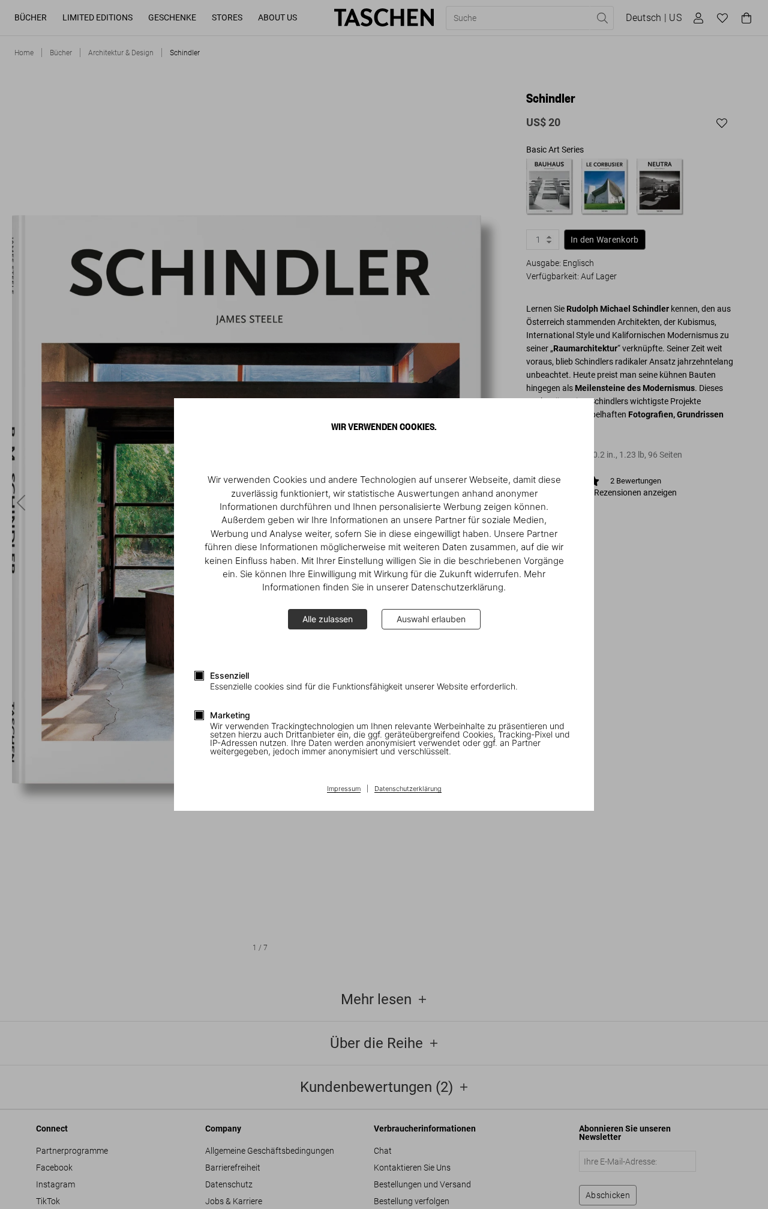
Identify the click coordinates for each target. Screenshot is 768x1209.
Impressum (344, 789)
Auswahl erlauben (431, 619)
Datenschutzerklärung (408, 789)
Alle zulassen (327, 619)
